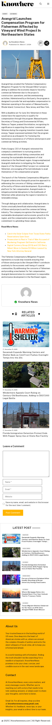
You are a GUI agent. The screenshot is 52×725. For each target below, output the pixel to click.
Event (5, 14)
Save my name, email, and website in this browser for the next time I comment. (27, 503)
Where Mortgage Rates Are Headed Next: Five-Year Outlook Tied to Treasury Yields (35, 594)
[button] (40, 4)
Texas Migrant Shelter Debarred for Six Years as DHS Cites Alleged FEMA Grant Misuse (35, 608)
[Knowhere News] (17, 4)
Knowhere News (28, 301)
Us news (13, 14)
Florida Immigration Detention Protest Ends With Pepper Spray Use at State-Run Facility (35, 567)
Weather (25, 535)
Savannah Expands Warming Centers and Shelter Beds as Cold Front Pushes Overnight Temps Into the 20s (25, 355)
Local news (26, 548)
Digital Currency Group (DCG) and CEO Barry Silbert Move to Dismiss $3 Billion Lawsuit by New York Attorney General (27, 248)
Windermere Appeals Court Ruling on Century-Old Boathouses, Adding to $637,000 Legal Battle (26, 395)
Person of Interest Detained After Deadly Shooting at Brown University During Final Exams (35, 580)
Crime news (26, 576)
